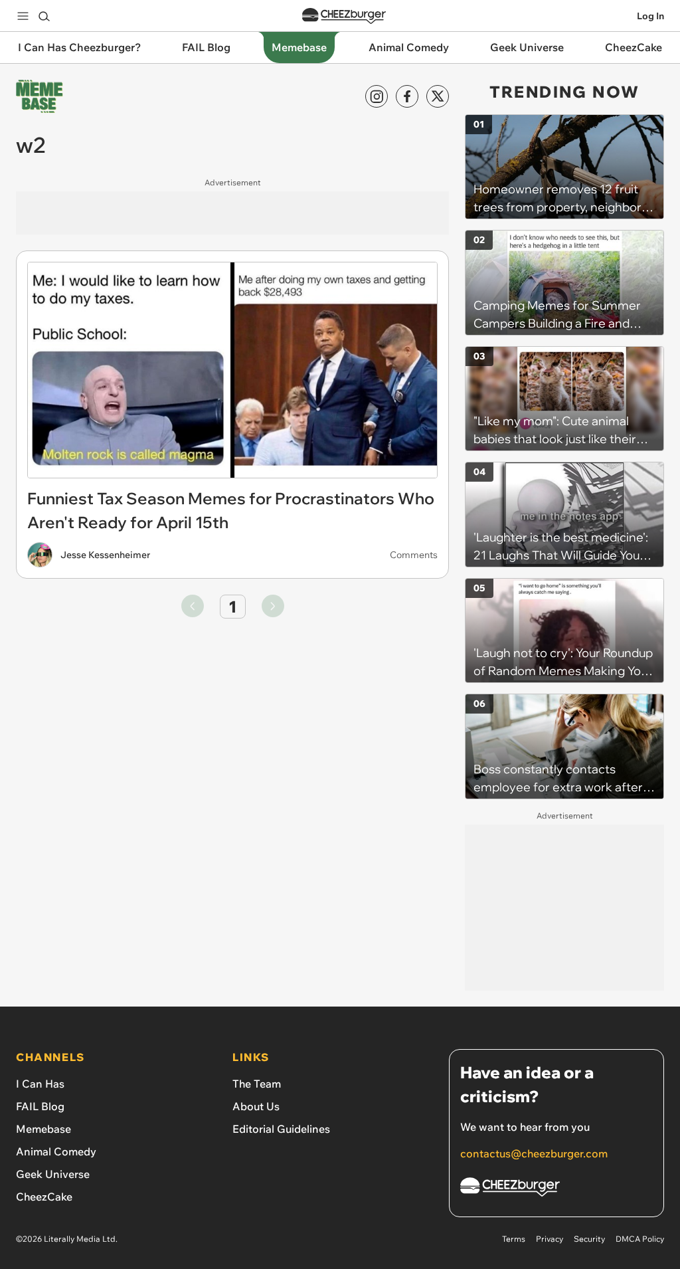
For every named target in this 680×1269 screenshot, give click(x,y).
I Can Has (40, 1083)
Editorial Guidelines (281, 1128)
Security (589, 1239)
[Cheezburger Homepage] (344, 16)
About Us (256, 1106)
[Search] (43, 16)
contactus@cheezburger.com (534, 1153)
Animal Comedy (56, 1151)
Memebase (43, 1128)
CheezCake (44, 1196)
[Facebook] (407, 96)
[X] (437, 96)
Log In (650, 16)
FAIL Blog (40, 1106)
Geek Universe (53, 1174)
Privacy (549, 1239)
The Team (256, 1083)
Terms (513, 1239)
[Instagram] (376, 96)
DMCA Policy (640, 1239)
